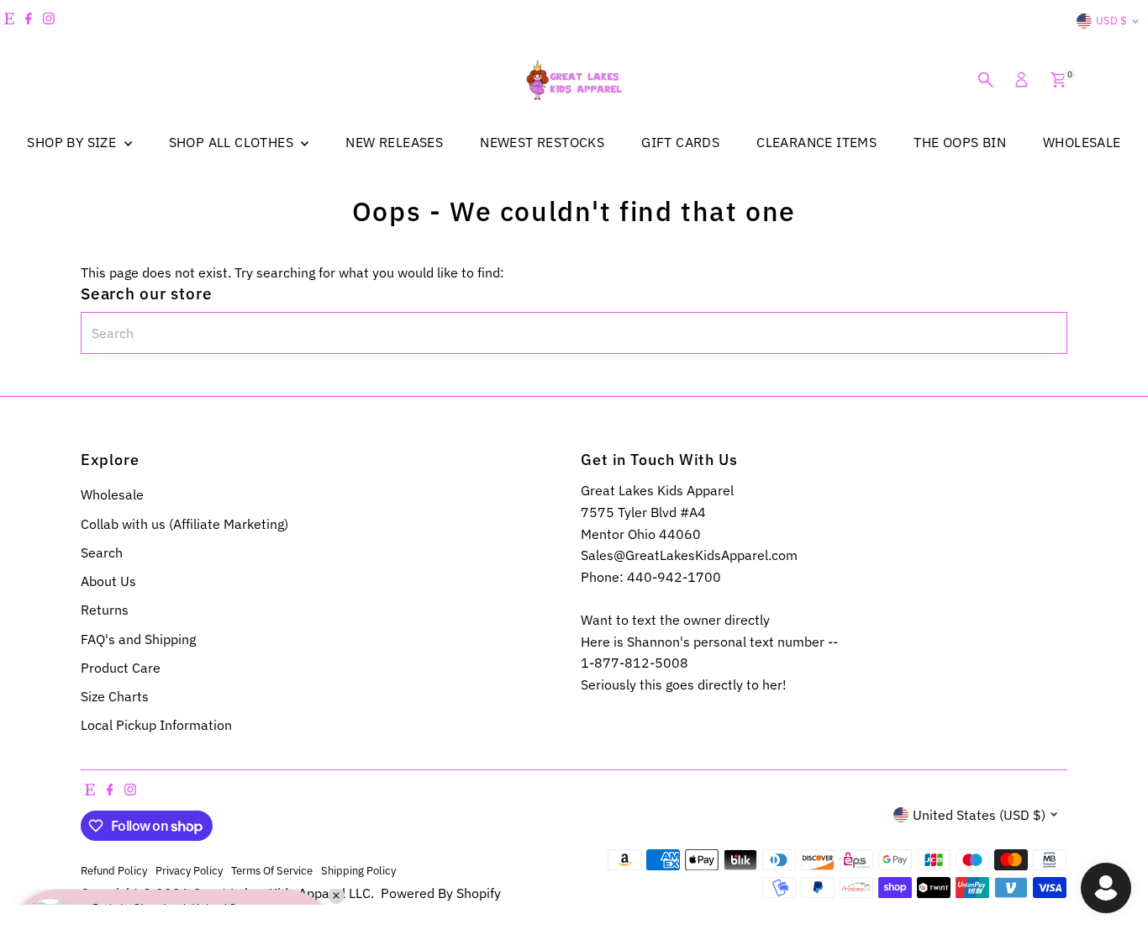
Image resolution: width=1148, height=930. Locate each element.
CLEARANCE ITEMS (816, 142)
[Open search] (985, 79)
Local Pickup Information (156, 724)
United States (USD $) (979, 814)
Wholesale (112, 494)
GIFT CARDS (680, 142)
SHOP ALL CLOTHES (233, 142)
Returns (105, 609)
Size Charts (115, 696)
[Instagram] (49, 21)
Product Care (121, 667)
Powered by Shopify (441, 893)
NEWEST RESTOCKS (542, 142)
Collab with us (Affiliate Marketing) (184, 523)
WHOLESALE (1082, 142)
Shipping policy (358, 870)
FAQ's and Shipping (138, 639)
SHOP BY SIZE (73, 142)
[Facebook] (28, 21)
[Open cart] (1058, 79)
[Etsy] (9, 21)
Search (102, 552)
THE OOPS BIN (960, 142)
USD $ (1111, 20)
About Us (108, 581)
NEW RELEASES (394, 142)
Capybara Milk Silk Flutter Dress (180, 856)
